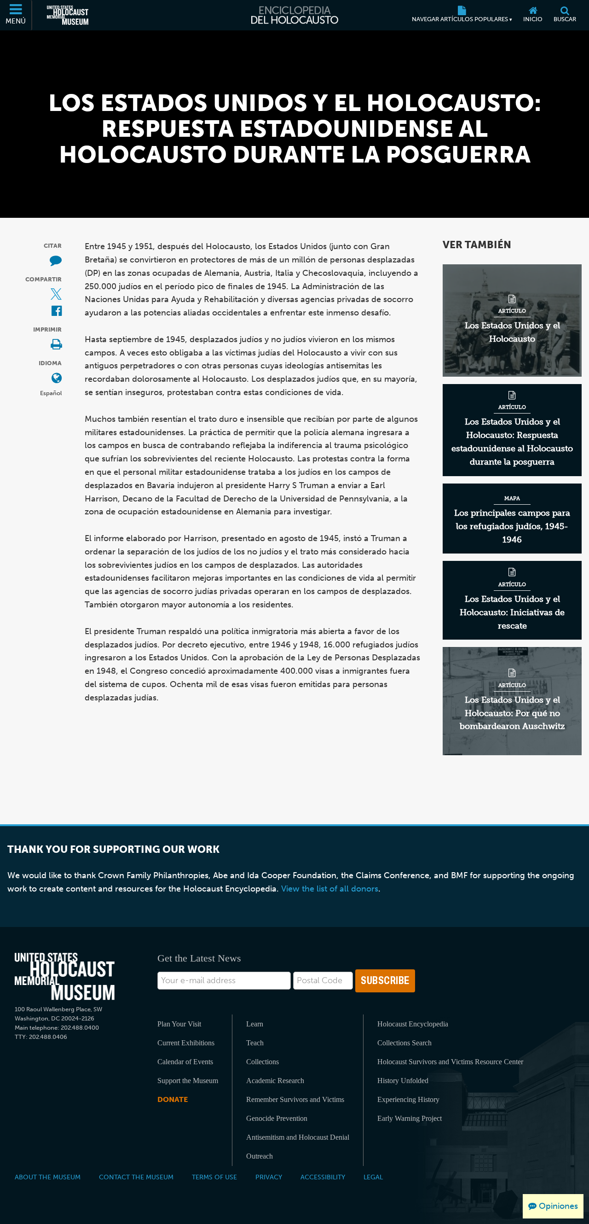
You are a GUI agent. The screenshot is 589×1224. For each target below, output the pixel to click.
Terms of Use (214, 1177)
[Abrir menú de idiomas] (57, 378)
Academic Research (275, 1080)
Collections (262, 1062)
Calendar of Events (185, 1062)
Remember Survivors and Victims (295, 1099)
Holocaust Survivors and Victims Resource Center (450, 1062)
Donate (172, 1099)
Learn (254, 1024)
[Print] (56, 345)
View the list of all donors (329, 889)
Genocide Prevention (276, 1118)
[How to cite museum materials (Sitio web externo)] (56, 261)
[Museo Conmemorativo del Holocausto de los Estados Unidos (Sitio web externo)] (67, 15)
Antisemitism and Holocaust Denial (297, 1137)
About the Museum (48, 1177)
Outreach (259, 1156)
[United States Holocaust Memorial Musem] (65, 976)
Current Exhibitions (185, 1043)
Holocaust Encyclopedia (412, 1024)
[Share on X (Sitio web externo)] (56, 295)
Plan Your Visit (179, 1024)
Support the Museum (187, 1080)
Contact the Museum (136, 1177)
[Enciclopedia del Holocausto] (294, 15)
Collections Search (404, 1043)
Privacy (268, 1177)
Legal (373, 1177)
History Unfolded (402, 1080)
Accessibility (322, 1177)
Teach (255, 1043)
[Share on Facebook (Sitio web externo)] (57, 311)
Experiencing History (408, 1099)
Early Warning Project (409, 1118)
